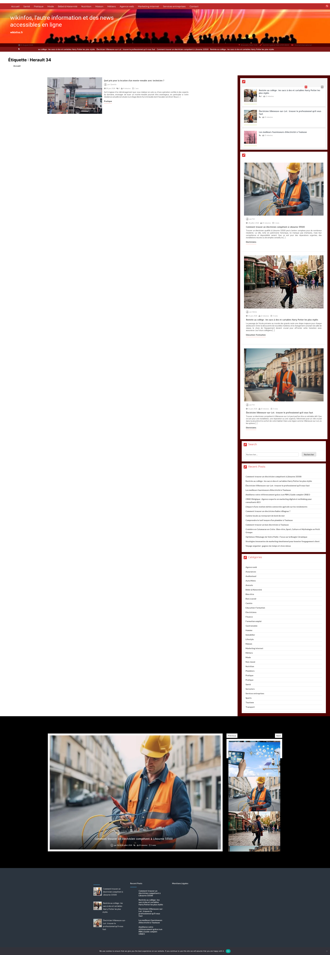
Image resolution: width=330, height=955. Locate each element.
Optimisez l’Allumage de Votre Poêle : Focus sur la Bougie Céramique (276, 537)
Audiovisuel (251, 576)
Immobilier (250, 635)
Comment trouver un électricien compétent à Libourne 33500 (109, 49)
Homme (249, 630)
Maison (99, 6)
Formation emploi (253, 621)
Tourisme (250, 702)
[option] (109, 49)
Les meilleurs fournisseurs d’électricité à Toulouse (283, 95)
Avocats (249, 585)
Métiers (111, 6)
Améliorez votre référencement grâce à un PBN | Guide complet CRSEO (278, 494)
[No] (326, 951)
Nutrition (86, 6)
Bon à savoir (251, 599)
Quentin (113, 85)
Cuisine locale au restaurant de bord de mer (265, 516)
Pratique (38, 6)
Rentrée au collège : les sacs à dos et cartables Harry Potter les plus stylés (169, 49)
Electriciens (251, 242)
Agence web (127, 6)
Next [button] (278, 735)
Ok (228, 951)
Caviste (249, 603)
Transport (250, 707)
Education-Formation (256, 335)
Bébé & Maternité (67, 6)
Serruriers (250, 689)
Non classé (250, 662)
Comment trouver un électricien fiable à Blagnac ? (268, 511)
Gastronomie (251, 626)
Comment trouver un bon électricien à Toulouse (267, 525)
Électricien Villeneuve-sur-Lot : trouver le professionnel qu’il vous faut (52, 49)
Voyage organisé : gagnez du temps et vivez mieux (268, 546)
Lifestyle (250, 639)
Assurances (251, 571)
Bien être (250, 594)
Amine (254, 312)
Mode (50, 6)
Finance (249, 617)
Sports (248, 698)
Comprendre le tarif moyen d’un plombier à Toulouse (269, 520)
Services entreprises (174, 6)
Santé (26, 6)
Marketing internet (148, 6)
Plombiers (250, 671)
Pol (253, 219)
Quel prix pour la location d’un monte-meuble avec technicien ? (134, 80)
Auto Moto (251, 580)
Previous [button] (232, 735)
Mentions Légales (180, 883)
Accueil (15, 6)
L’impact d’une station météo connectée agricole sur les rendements (276, 507)
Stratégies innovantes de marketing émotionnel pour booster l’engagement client (283, 541)
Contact (194, 6)
